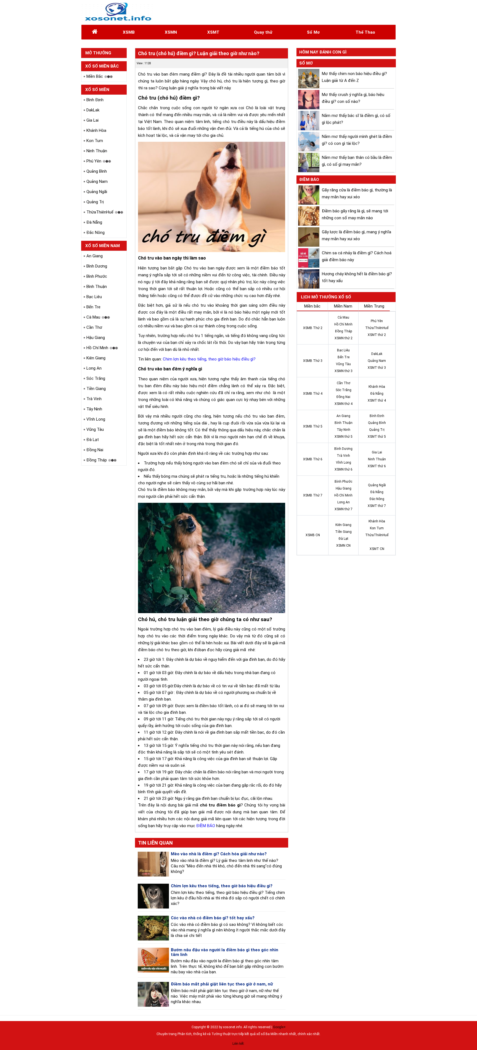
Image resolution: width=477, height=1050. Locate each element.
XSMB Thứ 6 (312, 459)
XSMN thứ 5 (344, 437)
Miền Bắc (94, 76)
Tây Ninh (94, 409)
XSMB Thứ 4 (312, 394)
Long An (94, 368)
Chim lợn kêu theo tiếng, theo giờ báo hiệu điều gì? (209, 359)
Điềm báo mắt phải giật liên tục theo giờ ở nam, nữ (222, 984)
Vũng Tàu (95, 429)
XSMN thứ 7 (344, 509)
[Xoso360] (117, 12)
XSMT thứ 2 (377, 335)
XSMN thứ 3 (344, 371)
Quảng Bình (96, 171)
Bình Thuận (96, 286)
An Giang (94, 255)
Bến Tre (93, 306)
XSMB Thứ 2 (312, 328)
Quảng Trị (95, 201)
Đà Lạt (92, 439)
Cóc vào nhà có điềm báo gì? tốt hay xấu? (213, 917)
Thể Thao (365, 32)
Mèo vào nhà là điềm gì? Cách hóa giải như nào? (219, 853)
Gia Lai (92, 120)
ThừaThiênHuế (99, 212)
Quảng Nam (97, 181)
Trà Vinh (94, 398)
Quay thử (263, 32)
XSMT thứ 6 (377, 466)
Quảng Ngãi (96, 191)
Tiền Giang (96, 388)
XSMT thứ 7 (377, 506)
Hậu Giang (95, 337)
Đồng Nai (94, 449)
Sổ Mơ (313, 32)
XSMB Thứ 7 (312, 495)
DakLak (92, 110)
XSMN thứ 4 (344, 404)
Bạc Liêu (94, 296)
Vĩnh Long (95, 419)
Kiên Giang (95, 358)
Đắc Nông (95, 232)
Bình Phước (96, 276)
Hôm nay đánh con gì (322, 52)
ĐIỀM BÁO (205, 825)
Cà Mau (93, 317)
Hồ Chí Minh (97, 347)
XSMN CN (343, 545)
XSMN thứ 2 (344, 338)
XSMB (129, 32)
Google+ (279, 1027)
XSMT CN (377, 549)
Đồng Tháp (96, 460)
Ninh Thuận (96, 150)
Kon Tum (94, 140)
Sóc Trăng (95, 378)
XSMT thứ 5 (377, 437)
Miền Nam (343, 306)
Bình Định (95, 99)
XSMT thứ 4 (377, 400)
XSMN (171, 32)
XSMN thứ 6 (344, 469)
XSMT (213, 32)
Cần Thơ (94, 327)
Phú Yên (93, 161)
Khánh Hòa (96, 130)
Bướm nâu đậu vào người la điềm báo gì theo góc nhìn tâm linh (224, 952)
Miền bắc (312, 306)
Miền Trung (374, 306)
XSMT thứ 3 (377, 368)
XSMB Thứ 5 (312, 426)
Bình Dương (96, 266)
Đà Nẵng (94, 222)
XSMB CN (313, 535)
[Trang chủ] (94, 32)
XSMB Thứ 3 (312, 361)
